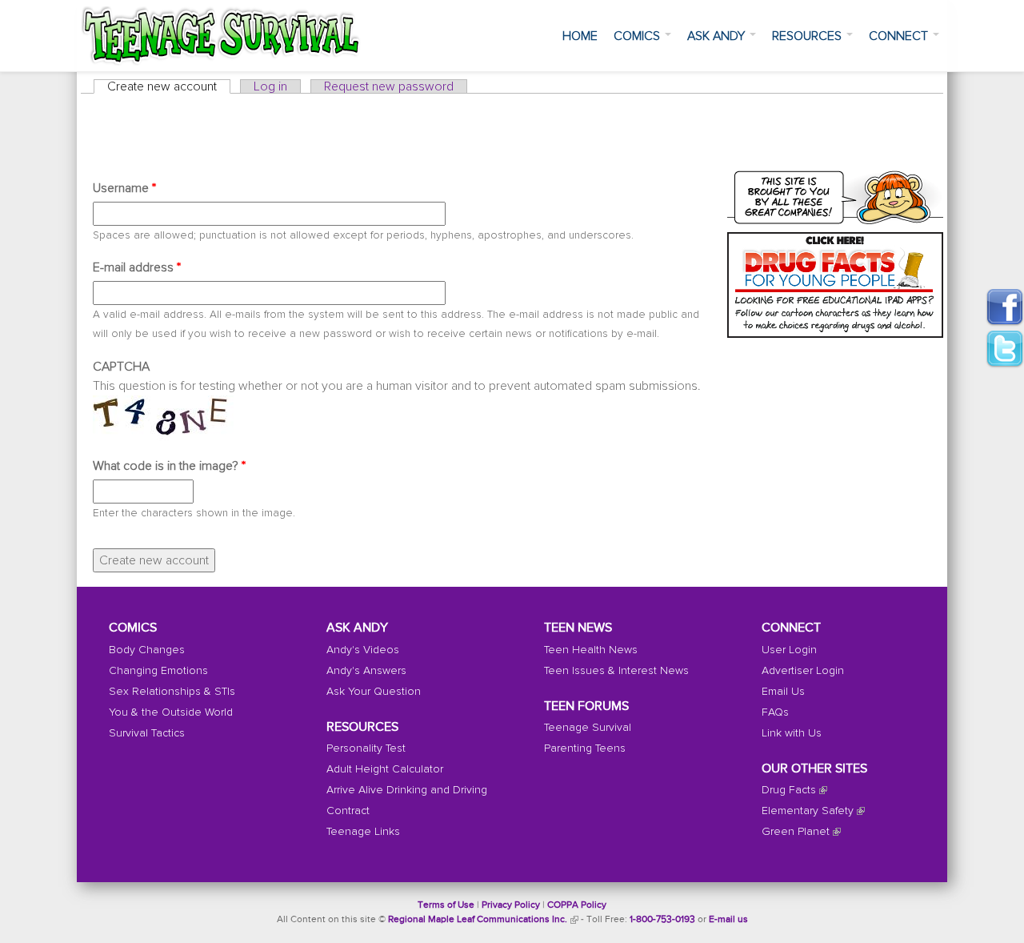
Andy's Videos (362, 650)
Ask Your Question (373, 691)
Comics (638, 36)
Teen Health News (591, 650)
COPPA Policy (576, 905)
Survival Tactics (147, 733)
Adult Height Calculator (384, 769)
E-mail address (137, 267)
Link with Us (792, 733)
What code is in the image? (169, 465)
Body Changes (147, 650)
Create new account (168, 86)
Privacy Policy (511, 905)
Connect (900, 36)
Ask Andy (717, 36)
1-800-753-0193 (662, 920)
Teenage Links (363, 831)
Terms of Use (446, 905)
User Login (789, 650)
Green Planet (796, 831)
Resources (808, 36)
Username (124, 188)
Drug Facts (789, 790)
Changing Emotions (158, 670)
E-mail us (728, 920)
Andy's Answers (366, 670)
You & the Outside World (171, 712)
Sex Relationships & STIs (172, 691)
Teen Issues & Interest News (616, 670)
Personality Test (366, 748)
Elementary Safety (808, 811)
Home (580, 36)
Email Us (783, 691)
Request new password (389, 86)
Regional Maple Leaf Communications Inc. (477, 920)
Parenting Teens (585, 748)
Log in (270, 86)
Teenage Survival (587, 727)
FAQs (775, 712)
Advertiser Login (803, 670)
